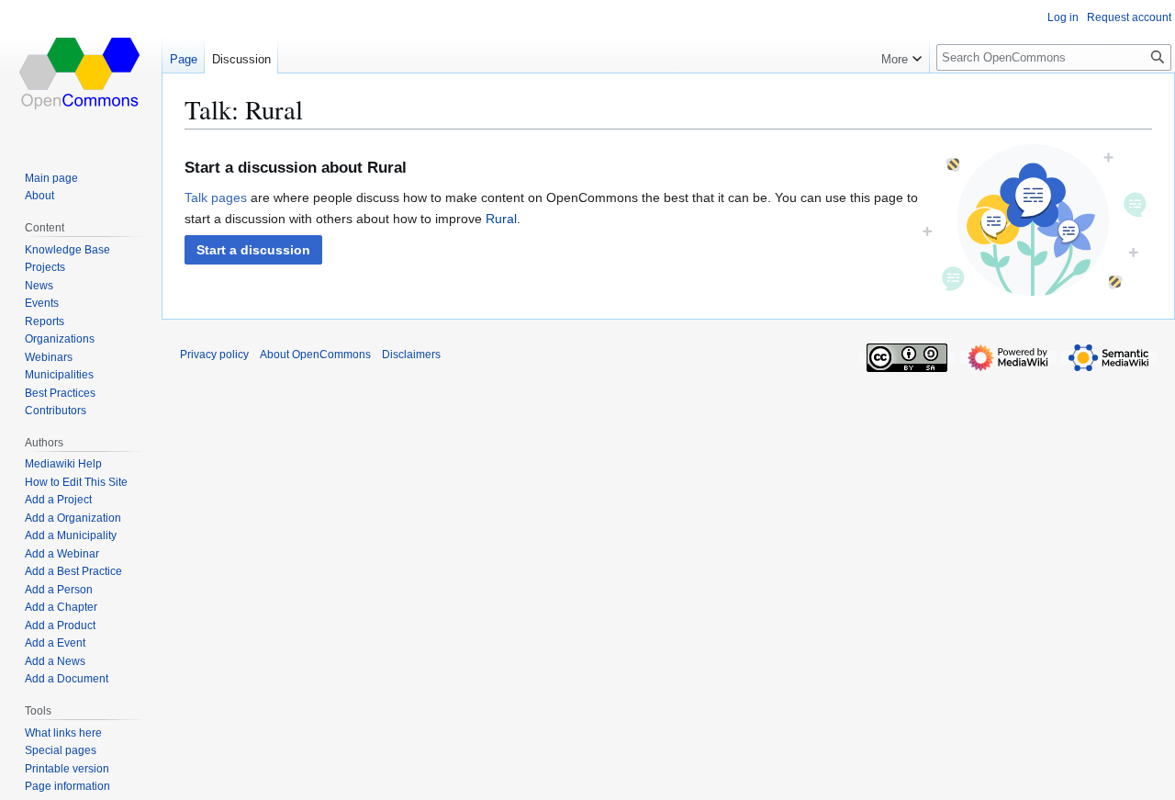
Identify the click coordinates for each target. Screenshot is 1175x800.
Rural (501, 218)
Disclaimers (411, 354)
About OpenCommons (315, 354)
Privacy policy (214, 354)
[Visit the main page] (80, 73)
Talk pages (216, 197)
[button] (253, 250)
